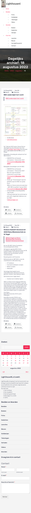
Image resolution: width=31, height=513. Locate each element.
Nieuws (13, 41)
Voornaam (4, 472)
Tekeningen (14, 19)
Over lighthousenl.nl (16, 43)
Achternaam (19, 472)
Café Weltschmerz (12, 139)
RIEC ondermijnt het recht (14, 95)
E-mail (4, 475)
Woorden (8, 25)
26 (19, 363)
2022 (12, 71)
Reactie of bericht (8, 482)
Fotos (13, 14)
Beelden (8, 12)
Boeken (13, 28)
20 (23, 360)
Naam (3, 467)
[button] (11, 3)
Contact (13, 45)
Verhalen (13, 32)
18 (15, 360)
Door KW (17, 90)
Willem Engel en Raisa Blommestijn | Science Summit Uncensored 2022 (15, 239)
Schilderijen (14, 17)
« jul (3, 371)
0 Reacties (16, 92)
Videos (13, 22)
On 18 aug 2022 (8, 90)
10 (11, 358)
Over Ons (8, 35)
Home (7, 9)
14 (27, 358)
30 (7, 365)
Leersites (13, 38)
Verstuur (5, 497)
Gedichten (14, 30)
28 (27, 363)
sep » (27, 371)
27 (23, 363)
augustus (19, 71)
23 (7, 363)
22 (3, 363)
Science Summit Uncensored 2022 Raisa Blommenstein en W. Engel (15, 232)
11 (15, 358)
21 (27, 360)
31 (11, 365)
